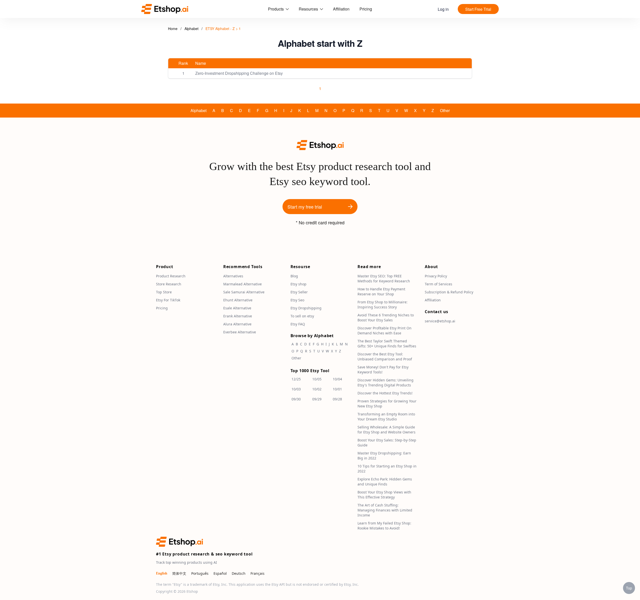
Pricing (366, 9)
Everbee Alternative (239, 332)
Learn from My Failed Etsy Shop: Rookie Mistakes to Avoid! (384, 525)
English (161, 573)
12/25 (296, 379)
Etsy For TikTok (168, 300)
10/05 (317, 379)
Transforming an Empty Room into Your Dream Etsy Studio (386, 416)
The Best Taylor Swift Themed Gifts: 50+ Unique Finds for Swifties (387, 343)
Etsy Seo (297, 300)
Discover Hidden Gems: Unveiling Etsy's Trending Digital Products (386, 382)
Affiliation (341, 9)
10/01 (337, 389)
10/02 (317, 389)
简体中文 (179, 573)
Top (629, 587)
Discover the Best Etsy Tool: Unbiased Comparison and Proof (385, 356)
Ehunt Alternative (237, 300)
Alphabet (192, 28)
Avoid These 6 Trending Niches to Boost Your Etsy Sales (386, 317)
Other (445, 110)
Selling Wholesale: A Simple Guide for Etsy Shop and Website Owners (387, 429)
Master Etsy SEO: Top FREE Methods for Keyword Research (384, 278)
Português (199, 573)
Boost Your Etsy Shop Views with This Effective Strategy (384, 494)
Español (220, 573)
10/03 (296, 389)
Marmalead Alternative (242, 284)
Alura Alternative (237, 324)
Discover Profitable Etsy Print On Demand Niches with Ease (385, 330)
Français (257, 573)
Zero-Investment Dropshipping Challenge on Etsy (239, 73)
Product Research (171, 276)
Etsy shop (298, 284)
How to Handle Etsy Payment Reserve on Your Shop (381, 291)
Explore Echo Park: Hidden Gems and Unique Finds (385, 481)
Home (173, 28)
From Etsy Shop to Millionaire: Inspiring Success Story (383, 304)
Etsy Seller (299, 292)
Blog (294, 276)
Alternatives (233, 276)
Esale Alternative (237, 308)
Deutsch (239, 573)
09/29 (317, 399)
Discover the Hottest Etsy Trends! (385, 393)
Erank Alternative (237, 316)
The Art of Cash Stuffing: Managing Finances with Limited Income (385, 510)
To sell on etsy (302, 316)
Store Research (168, 284)
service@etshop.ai (440, 321)
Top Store (164, 292)
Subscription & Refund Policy (449, 292)
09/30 (296, 399)
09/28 (337, 399)
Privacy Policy (436, 276)
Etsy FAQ (297, 324)
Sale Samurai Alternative (243, 292)
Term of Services (438, 284)
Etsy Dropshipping (306, 308)
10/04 (337, 379)
